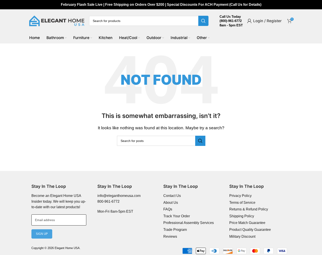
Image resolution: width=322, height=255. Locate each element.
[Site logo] (57, 20)
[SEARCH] (203, 21)
